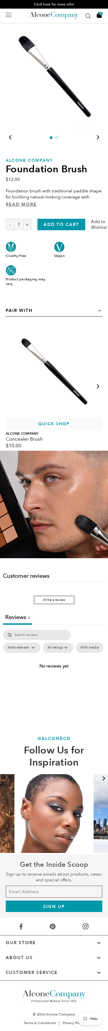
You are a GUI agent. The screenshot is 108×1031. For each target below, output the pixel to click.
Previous (10, 137)
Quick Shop (54, 424)
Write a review (54, 599)
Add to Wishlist (99, 224)
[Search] (88, 16)
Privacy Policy (74, 1023)
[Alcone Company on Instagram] (86, 926)
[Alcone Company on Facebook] (21, 926)
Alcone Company (29, 160)
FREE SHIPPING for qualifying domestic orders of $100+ (54, 4)
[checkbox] (89, 648)
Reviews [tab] (17, 617)
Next (98, 137)
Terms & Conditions (40, 1023)
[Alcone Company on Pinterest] (52, 926)
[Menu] (8, 15)
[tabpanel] (54, 75)
